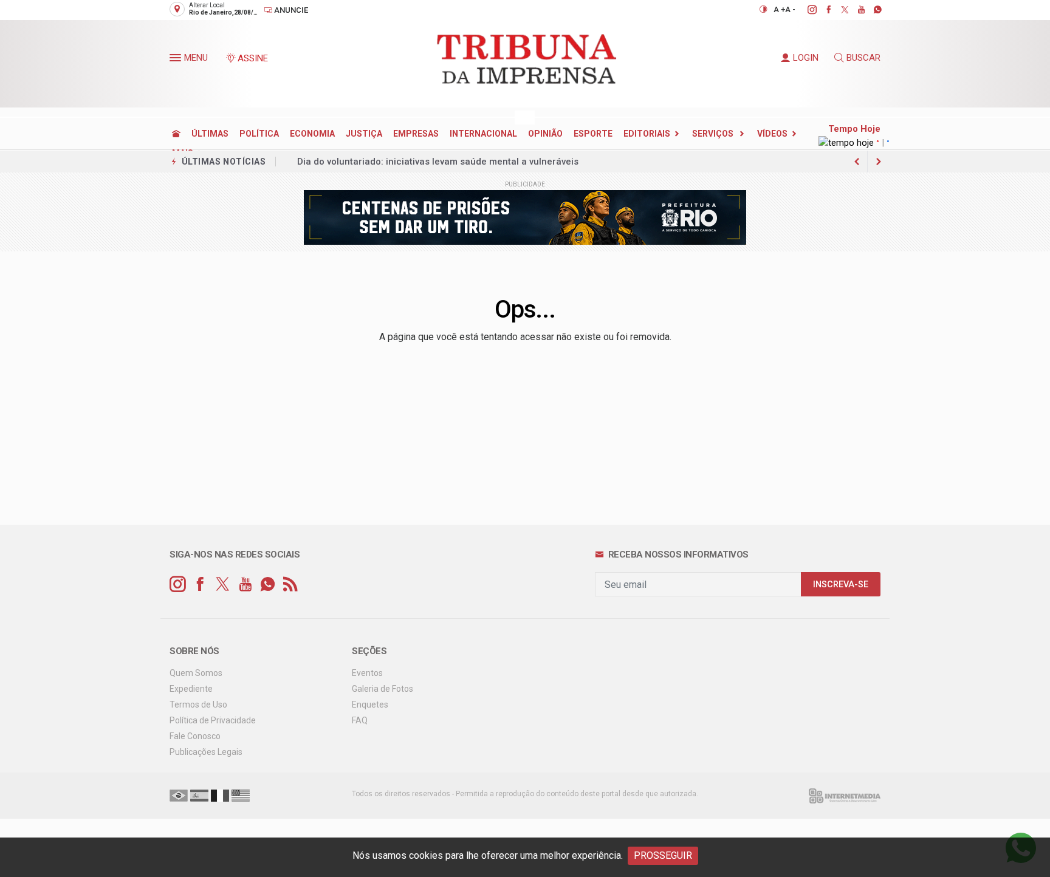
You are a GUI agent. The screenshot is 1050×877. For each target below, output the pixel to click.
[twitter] (838, 9)
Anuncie (290, 10)
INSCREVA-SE (840, 584)
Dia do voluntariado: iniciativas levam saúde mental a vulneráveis (437, 161)
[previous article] (879, 161)
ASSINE (253, 58)
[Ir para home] (176, 133)
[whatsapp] (871, 9)
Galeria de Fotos (382, 689)
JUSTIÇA (364, 133)
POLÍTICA (259, 133)
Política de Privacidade (213, 720)
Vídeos (772, 133)
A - (790, 9)
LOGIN (805, 57)
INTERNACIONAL (483, 133)
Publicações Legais (206, 752)
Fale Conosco (195, 736)
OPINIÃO (545, 133)
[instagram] (805, 9)
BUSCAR (863, 57)
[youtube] (855, 9)
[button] (177, 60)
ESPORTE (593, 133)
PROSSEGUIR (663, 855)
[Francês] (220, 795)
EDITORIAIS (646, 133)
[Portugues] (179, 795)
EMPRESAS (416, 133)
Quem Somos (196, 673)
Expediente (191, 689)
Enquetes (370, 704)
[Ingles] (241, 795)
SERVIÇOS (713, 133)
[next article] (857, 161)
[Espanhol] (199, 795)
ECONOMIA (312, 133)
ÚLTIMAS (209, 133)
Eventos (367, 673)
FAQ (360, 720)
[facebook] (822, 9)
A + (779, 9)
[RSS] (290, 584)
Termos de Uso (198, 704)
